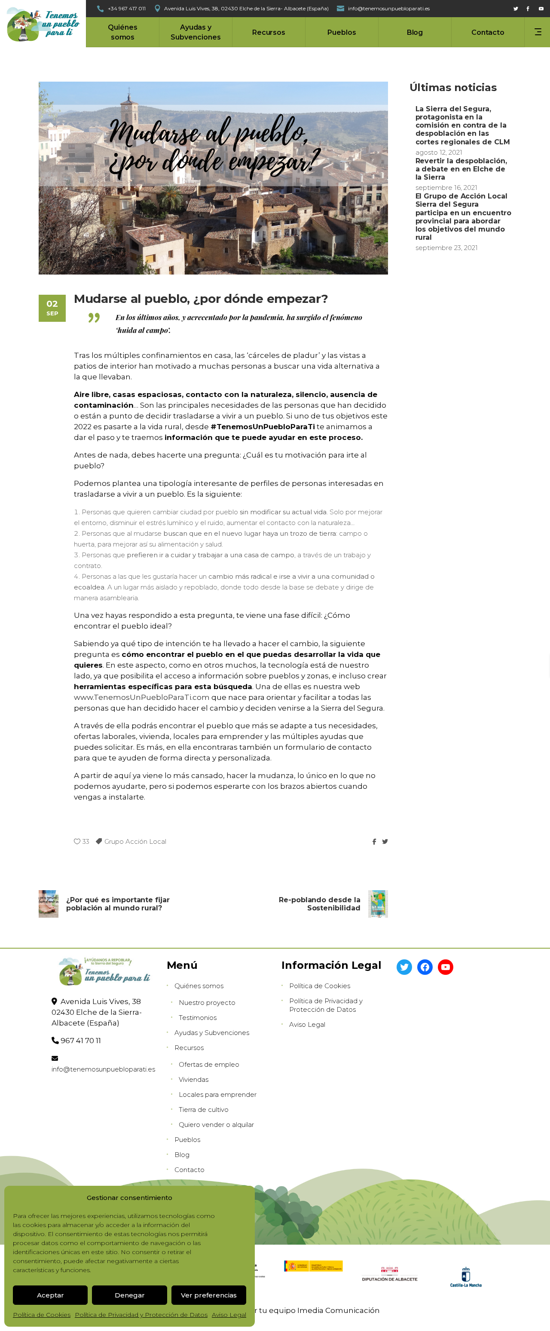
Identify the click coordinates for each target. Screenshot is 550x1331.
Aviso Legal (229, 1315)
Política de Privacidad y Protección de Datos (141, 1315)
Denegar (130, 1295)
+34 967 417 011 (127, 8)
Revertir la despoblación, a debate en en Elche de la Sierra (461, 169)
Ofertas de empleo (209, 1064)
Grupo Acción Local (135, 841)
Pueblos (187, 1140)
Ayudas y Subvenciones (211, 1033)
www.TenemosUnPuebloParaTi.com (142, 697)
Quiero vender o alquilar (216, 1124)
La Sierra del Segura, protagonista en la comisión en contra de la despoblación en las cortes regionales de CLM (463, 125)
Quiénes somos (198, 986)
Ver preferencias (209, 1295)
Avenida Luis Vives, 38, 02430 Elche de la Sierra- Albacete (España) (246, 8)
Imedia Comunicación (338, 1310)
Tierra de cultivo (204, 1109)
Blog (181, 1155)
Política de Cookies (41, 1315)
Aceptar (50, 1295)
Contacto (189, 1170)
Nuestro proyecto (207, 1002)
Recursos (189, 1048)
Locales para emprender (218, 1094)
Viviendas (193, 1079)
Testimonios (198, 1018)
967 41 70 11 (81, 1040)
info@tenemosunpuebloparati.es (103, 1069)
